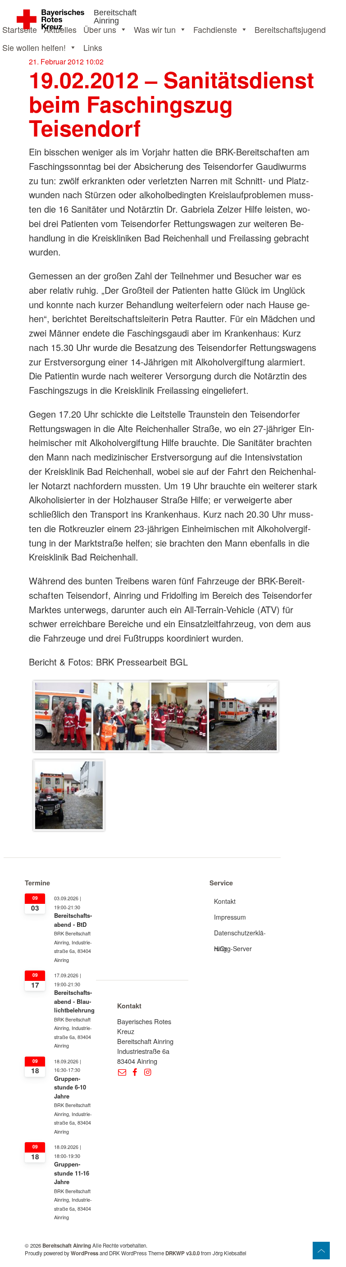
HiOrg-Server (233, 948)
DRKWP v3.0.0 (182, 1253)
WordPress (84, 1253)
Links (92, 47)
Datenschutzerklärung (240, 934)
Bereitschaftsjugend (290, 29)
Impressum (230, 916)
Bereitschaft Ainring (115, 17)
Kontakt (225, 901)
